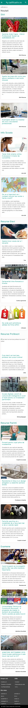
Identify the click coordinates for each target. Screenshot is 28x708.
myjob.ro (16, 701)
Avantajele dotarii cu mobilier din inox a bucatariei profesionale (13, 121)
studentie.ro (4, 698)
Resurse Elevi (8, 221)
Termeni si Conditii (6, 684)
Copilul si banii (21, 540)
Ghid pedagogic (21, 416)
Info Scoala (7, 132)
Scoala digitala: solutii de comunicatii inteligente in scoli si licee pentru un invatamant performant (14, 396)
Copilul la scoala (21, 459)
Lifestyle (23, 328)
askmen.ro (4, 693)
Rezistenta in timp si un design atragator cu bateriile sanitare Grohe (14, 483)
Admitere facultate (20, 631)
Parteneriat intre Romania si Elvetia (12, 282)
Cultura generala (21, 300)
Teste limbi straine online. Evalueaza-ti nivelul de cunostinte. (12, 156)
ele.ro (2, 696)
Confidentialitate (5, 686)
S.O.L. (16, 686)
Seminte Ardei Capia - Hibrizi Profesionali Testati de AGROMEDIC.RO (13, 36)
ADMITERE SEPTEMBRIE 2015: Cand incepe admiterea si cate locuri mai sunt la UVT (14, 654)
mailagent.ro (4, 701)
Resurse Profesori (10, 334)
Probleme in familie (20, 500)
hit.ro (15, 696)
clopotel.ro (17, 703)
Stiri (3, 14)
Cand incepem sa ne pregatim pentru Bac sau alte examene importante (13, 568)
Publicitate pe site (20, 684)
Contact (17, 682)
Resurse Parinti (9, 423)
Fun (25, 260)
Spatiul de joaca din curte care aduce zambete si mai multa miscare (14, 78)
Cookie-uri (4, 682)
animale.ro (17, 693)
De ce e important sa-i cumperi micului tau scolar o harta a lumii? (13, 196)
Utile (24, 372)
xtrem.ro (16, 698)
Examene (5, 546)
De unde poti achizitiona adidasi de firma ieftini (11, 324)
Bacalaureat (22, 585)
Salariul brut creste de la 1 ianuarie (12, 242)
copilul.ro (3, 703)
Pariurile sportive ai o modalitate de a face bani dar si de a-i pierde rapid (13, 523)
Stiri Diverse (22, 55)
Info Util (23, 173)
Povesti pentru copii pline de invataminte (13, 443)
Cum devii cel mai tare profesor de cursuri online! (12, 356)
